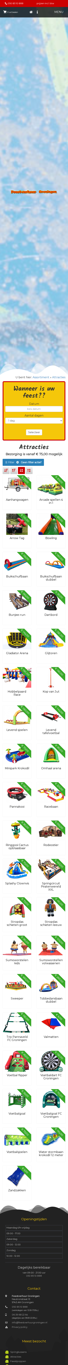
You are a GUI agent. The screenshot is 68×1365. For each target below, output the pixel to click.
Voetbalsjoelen (17, 1152)
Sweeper (17, 998)
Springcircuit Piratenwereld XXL (51, 886)
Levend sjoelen (17, 730)
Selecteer (34, 432)
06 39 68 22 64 (20, 1314)
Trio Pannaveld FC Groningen (17, 1038)
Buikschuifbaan (17, 576)
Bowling (51, 538)
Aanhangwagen (17, 499)
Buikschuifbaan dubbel (51, 578)
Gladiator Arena (17, 653)
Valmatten (51, 1037)
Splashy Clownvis (17, 883)
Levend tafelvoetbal (51, 731)
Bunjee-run (17, 614)
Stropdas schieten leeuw (51, 923)
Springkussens (18, 1352)
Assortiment (41, 377)
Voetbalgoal (17, 1113)
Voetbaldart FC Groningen (51, 1077)
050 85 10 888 (15, 3)
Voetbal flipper (17, 1075)
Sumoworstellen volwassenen (51, 961)
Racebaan (51, 806)
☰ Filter (23, 462)
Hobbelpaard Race (17, 693)
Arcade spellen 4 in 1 (51, 501)
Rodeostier (51, 845)
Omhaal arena (51, 768)
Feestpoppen (18, 1361)
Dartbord (51, 614)
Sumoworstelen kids (17, 961)
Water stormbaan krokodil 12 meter (51, 1153)
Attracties (58, 377)
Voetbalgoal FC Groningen (51, 1115)
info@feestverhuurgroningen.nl (29, 1322)
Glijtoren (51, 653)
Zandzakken (17, 1190)
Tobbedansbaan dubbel (51, 1000)
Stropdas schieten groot (17, 923)
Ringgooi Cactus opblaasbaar (17, 846)
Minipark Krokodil (17, 768)
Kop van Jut (51, 691)
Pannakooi (17, 806)
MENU (58, 12)
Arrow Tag (17, 538)
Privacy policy (19, 1327)
